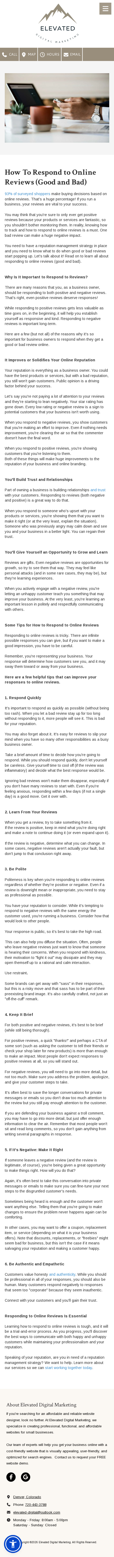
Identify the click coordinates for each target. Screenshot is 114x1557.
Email (75, 54)
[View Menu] (105, 9)
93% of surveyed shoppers (27, 194)
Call (12, 54)
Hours (52, 54)
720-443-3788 (35, 1505)
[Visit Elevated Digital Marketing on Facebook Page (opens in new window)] (11, 1477)
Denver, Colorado (27, 1497)
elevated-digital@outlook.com (36, 1512)
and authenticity (61, 1274)
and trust (97, 490)
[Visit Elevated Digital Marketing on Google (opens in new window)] (25, 1477)
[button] (13, 1544)
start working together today (68, 1368)
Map (31, 54)
